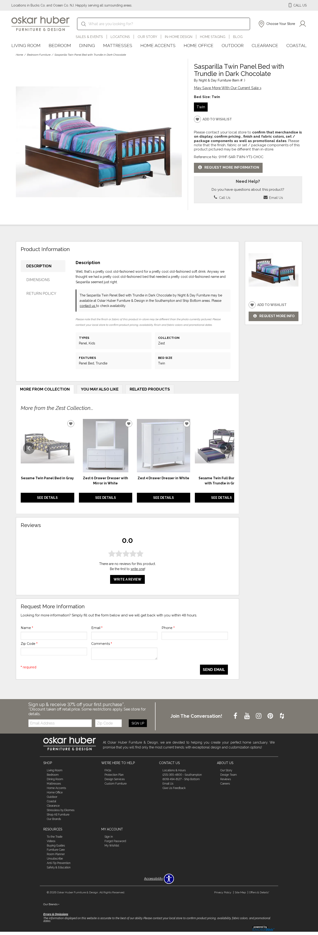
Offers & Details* (259, 892)
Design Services (115, 779)
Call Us (224, 198)
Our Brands (54, 819)
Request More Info (276, 316)
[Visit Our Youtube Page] (247, 716)
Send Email (214, 669)
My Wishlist (112, 845)
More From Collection (45, 389)
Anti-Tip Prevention (59, 863)
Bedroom (60, 45)
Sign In (109, 836)
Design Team (228, 774)
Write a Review (127, 579)
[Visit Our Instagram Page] (259, 716)
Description (38, 266)
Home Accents (158, 45)
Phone (168, 628)
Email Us (275, 198)
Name (27, 628)
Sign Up (138, 723)
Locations (120, 37)
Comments (101, 644)
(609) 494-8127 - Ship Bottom (181, 779)
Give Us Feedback (174, 788)
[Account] (303, 24)
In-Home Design (178, 37)
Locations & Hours (174, 770)
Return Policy (41, 293)
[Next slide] (226, 448)
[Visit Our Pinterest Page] (271, 716)
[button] (276, 24)
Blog (238, 37)
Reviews (225, 779)
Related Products (150, 389)
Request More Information (231, 167)
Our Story (147, 37)
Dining (87, 45)
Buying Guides (56, 845)
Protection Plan (114, 774)
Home (19, 54)
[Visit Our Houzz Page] (282, 716)
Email (96, 628)
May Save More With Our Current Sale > (227, 88)
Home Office (198, 45)
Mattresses (117, 45)
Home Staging (212, 37)
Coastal (296, 45)
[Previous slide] (29, 448)
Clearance (265, 45)
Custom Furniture (116, 783)
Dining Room (55, 779)
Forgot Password (115, 841)
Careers (225, 783)
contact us (88, 306)
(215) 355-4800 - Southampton (182, 774)
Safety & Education (59, 867)
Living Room (26, 45)
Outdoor (233, 45)
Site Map (240, 892)
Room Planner (56, 854)
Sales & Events (89, 37)
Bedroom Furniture (39, 54)
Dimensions (38, 280)
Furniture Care (56, 849)
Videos (51, 841)
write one (138, 569)
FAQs (108, 770)
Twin (200, 107)
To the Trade (54, 836)
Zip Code (29, 644)
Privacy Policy (222, 892)
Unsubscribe (55, 858)
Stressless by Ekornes (60, 810)
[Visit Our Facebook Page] (236, 716)
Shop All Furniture (58, 814)
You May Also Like (99, 389)
